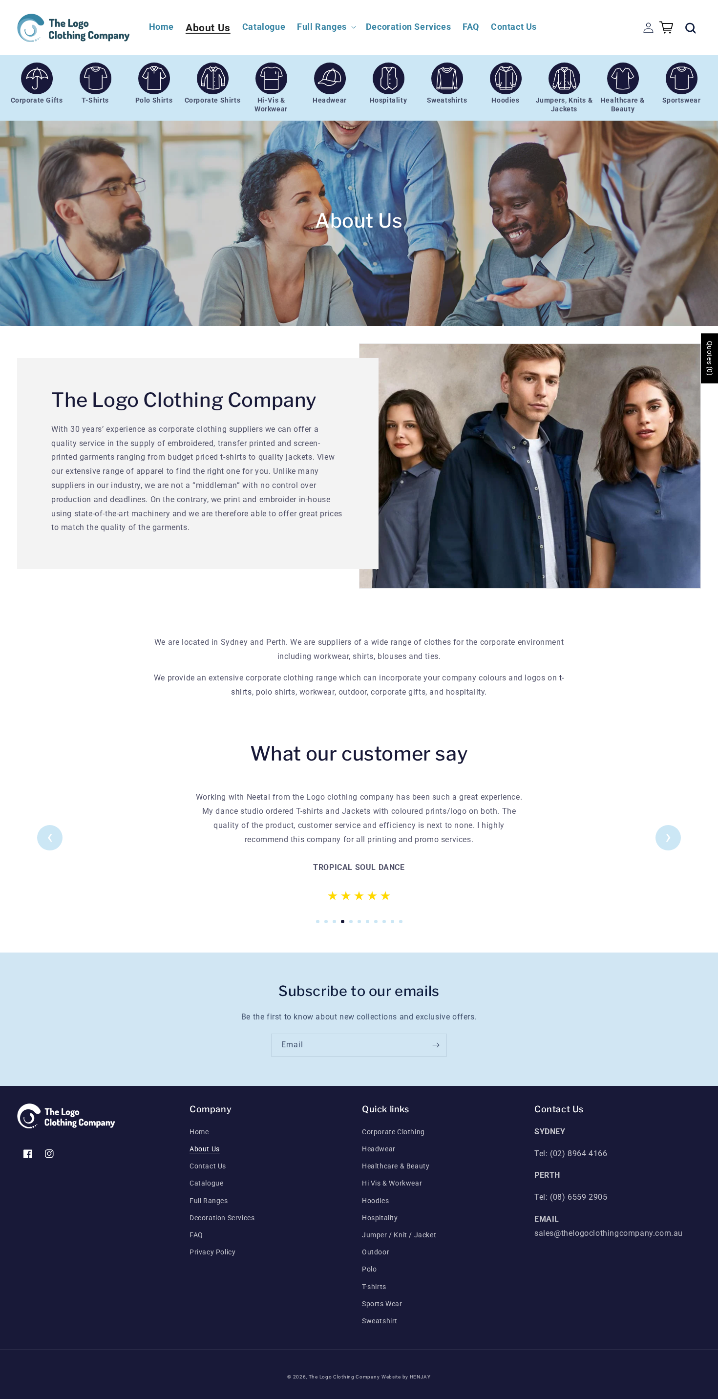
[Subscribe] (435, 1045)
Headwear (379, 1149)
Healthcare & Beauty (395, 1166)
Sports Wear (382, 1304)
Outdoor (375, 1252)
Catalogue (206, 1183)
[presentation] (50, 836)
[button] (325, 27)
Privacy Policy (212, 1252)
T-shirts (374, 1287)
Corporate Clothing (393, 1132)
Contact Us (208, 1166)
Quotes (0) (710, 358)
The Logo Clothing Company (344, 1376)
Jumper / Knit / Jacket (399, 1235)
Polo (369, 1269)
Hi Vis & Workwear (392, 1183)
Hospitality (380, 1218)
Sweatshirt (380, 1321)
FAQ (196, 1235)
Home (199, 1132)
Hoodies (375, 1201)
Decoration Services (222, 1218)
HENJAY (420, 1376)
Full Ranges (209, 1201)
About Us (205, 1149)
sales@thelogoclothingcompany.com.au (608, 1233)
